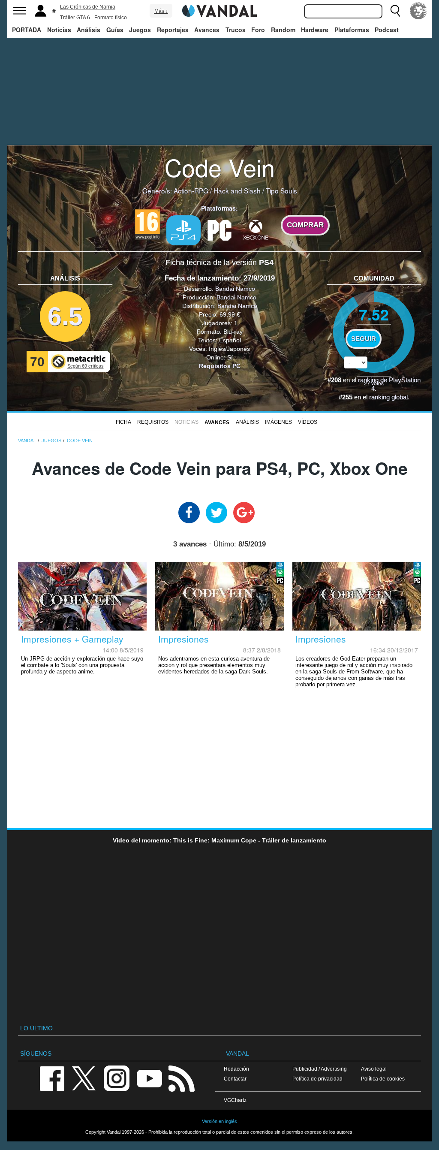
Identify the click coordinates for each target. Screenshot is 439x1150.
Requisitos (152, 422)
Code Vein (220, 167)
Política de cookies (383, 1078)
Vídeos (307, 422)
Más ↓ (161, 11)
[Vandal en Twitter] (84, 1078)
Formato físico (110, 18)
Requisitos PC (220, 365)
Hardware (314, 29)
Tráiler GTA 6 (75, 18)
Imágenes (278, 422)
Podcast (387, 29)
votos (374, 382)
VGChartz (235, 1100)
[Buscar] (395, 10)
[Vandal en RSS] (181, 1078)
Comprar (305, 225)
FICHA (123, 422)
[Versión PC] (219, 229)
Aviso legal (374, 1069)
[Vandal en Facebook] (52, 1078)
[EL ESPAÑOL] (418, 10)
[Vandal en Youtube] (149, 1078)
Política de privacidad (317, 1078)
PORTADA (26, 29)
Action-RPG (191, 190)
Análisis (88, 29)
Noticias (59, 29)
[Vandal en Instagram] (116, 1078)
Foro (258, 29)
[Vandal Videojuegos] (219, 10)
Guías (114, 29)
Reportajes (173, 29)
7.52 (374, 314)
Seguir (363, 338)
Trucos (236, 29)
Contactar (235, 1078)
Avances (207, 29)
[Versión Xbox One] (255, 229)
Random (283, 29)
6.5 (65, 316)
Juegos (140, 29)
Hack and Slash (237, 190)
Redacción (236, 1069)
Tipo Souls (281, 190)
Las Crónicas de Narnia (87, 7)
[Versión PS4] (183, 230)
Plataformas (351, 29)
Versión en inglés (219, 1121)
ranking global (388, 397)
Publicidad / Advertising (319, 1069)
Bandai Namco (235, 288)
